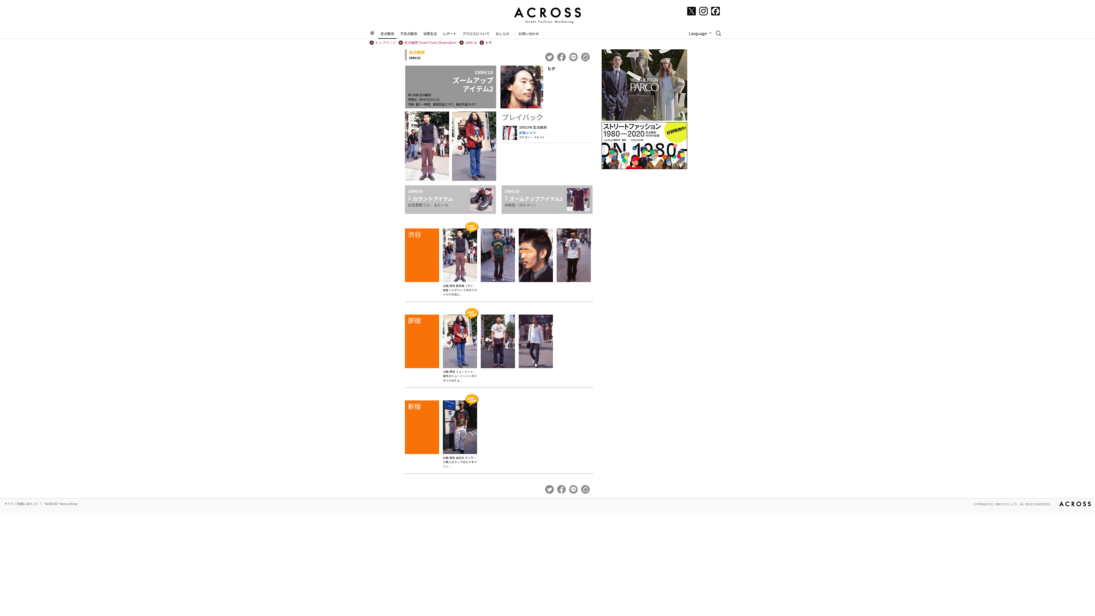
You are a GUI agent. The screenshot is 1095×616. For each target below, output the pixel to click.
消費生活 (430, 33)
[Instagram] (703, 11)
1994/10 (471, 42)
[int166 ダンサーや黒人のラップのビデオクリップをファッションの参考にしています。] (460, 428)
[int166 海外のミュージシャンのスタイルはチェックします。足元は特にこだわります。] (460, 342)
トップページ (385, 42)
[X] (691, 11)
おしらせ (502, 33)
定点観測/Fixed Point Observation (430, 42)
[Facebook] (715, 11)
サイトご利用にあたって (21, 503)
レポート (450, 33)
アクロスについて (476, 33)
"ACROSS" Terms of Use (60, 503)
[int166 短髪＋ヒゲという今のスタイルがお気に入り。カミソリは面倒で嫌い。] (460, 256)
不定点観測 (408, 33)
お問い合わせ (528, 33)
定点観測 (387, 33)
